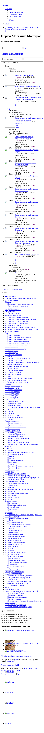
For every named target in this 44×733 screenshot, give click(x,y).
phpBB (16, 659)
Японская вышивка (12, 53)
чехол (17, 127)
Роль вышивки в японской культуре (27, 86)
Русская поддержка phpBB (10, 665)
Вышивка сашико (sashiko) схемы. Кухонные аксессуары (27, 242)
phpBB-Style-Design (30, 668)
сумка (17, 125)
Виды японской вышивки (24, 75)
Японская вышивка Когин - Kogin (27, 254)
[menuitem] (16, 12)
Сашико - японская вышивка (25, 273)
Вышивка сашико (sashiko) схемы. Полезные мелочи (27, 190)
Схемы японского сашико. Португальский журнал (24, 137)
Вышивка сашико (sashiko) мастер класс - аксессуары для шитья (29, 119)
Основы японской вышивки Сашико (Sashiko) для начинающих (28, 98)
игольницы (19, 124)
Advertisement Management (22, 656)
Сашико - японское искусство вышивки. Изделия (25, 164)
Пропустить (5, 5)
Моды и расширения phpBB (10, 670)
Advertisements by (7, 656)
